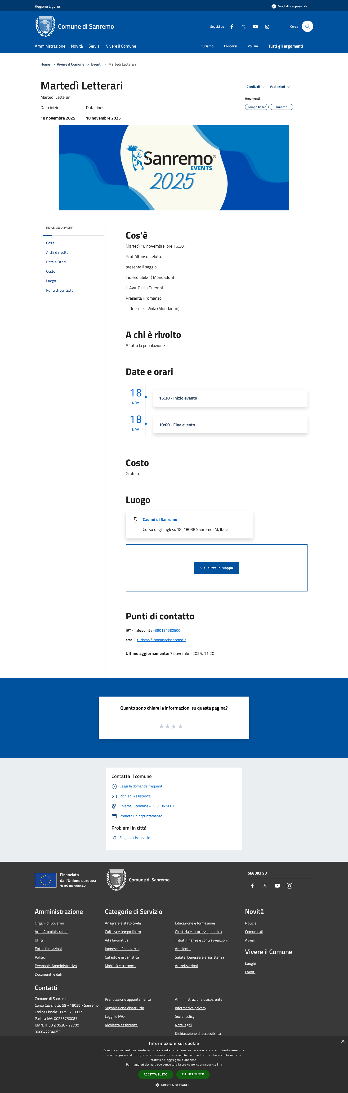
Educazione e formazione (195, 923)
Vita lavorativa (116, 940)
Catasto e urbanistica (122, 957)
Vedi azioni (278, 86)
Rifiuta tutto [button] (193, 1074)
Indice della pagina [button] (59, 227)
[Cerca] (307, 26)
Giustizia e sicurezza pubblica (198, 931)
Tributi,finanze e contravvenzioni (201, 940)
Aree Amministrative (51, 931)
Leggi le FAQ (115, 1016)
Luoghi (250, 963)
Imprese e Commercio (122, 948)
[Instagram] (265, 26)
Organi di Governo (49, 923)
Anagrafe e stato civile (123, 923)
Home (45, 64)
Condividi (253, 86)
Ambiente (183, 948)
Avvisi (250, 940)
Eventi (96, 64)
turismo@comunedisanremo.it (161, 640)
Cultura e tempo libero (123, 931)
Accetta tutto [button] (156, 1074)
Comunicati (254, 931)
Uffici (39, 940)
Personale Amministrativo (56, 966)
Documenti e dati (48, 974)
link (219, 1064)
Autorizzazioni (186, 966)
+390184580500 (166, 630)
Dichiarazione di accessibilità (198, 1033)
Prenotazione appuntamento (128, 999)
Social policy (185, 1016)
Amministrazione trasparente (198, 999)
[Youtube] (253, 26)
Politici (40, 957)
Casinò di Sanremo (160, 519)
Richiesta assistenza (121, 1025)
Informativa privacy (190, 1008)
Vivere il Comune (71, 64)
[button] (174, 1085)
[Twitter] (241, 26)
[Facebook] (230, 26)
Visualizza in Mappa (216, 568)
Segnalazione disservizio (124, 1008)
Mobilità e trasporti (120, 966)
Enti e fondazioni (48, 948)
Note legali (183, 1025)
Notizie (250, 923)
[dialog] (174, 1064)
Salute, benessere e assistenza (199, 957)
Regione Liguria (47, 6)
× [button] (342, 1041)
